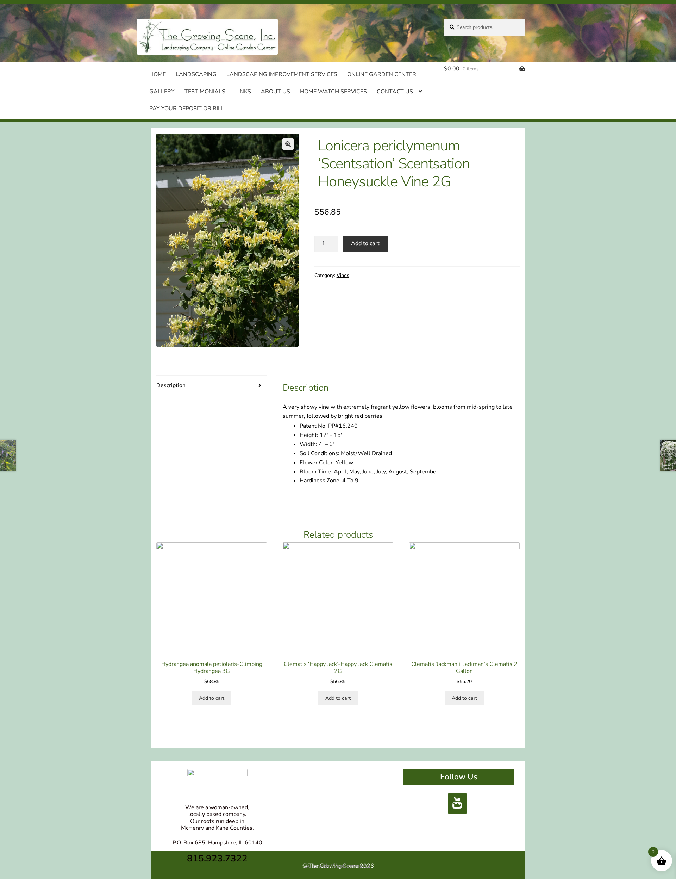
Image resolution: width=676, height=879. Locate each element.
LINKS (243, 91)
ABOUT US (275, 91)
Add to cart (365, 243)
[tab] (211, 386)
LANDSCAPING (196, 74)
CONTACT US (395, 91)
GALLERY (162, 91)
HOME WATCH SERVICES (333, 91)
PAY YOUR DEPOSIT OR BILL (186, 108)
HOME (157, 74)
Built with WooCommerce (337, 866)
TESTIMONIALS (204, 91)
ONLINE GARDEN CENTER (381, 74)
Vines (343, 275)
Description (171, 385)
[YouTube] (457, 803)
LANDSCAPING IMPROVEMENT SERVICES (281, 74)
